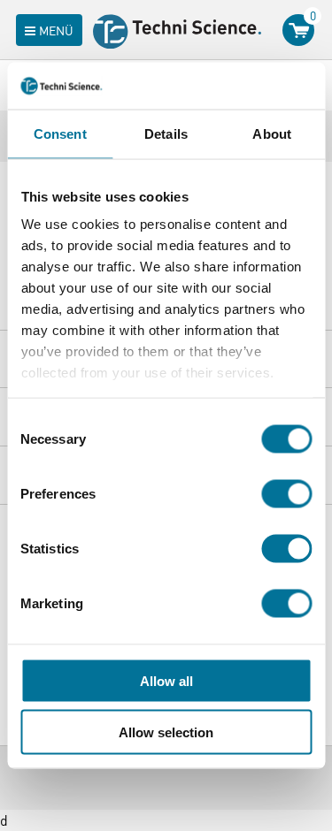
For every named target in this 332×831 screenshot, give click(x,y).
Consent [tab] (60, 133)
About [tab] (271, 133)
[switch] (286, 493)
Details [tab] (166, 133)
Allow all (166, 680)
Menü (56, 30)
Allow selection (166, 732)
